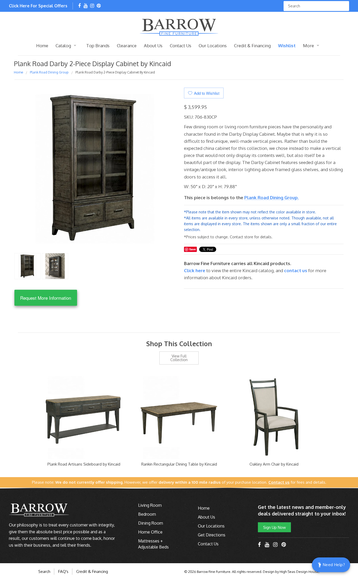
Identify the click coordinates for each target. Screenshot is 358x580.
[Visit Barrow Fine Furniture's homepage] (179, 27)
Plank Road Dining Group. (271, 197)
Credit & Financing (252, 45)
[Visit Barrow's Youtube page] (86, 6)
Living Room (150, 505)
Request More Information (45, 297)
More (308, 45)
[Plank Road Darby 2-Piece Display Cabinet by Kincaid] (27, 265)
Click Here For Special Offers (38, 5)
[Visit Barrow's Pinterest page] (99, 6)
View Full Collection (179, 358)
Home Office (150, 532)
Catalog (63, 45)
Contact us (295, 270)
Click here (195, 270)
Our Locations (213, 45)
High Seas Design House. (300, 572)
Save (192, 249)
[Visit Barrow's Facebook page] (79, 6)
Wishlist (287, 45)
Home (42, 45)
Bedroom (147, 514)
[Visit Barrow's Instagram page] (92, 6)
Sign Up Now (274, 527)
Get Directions (211, 534)
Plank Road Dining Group (49, 72)
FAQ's (63, 571)
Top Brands (98, 45)
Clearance (127, 45)
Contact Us (180, 45)
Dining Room (150, 523)
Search (44, 571)
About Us (153, 45)
